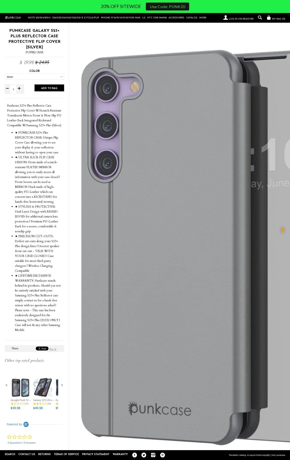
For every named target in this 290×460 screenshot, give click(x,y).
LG (143, 18)
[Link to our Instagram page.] (152, 455)
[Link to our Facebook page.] (133, 455)
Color (34, 71)
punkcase (280, 455)
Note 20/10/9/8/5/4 (39, 18)
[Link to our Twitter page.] (142, 455)
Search (10, 454)
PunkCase (34, 52)
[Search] (258, 17)
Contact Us (26, 454)
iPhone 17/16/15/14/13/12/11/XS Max (120, 18)
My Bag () (278, 19)
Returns (44, 454)
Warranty (120, 454)
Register (248, 19)
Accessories (176, 18)
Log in (233, 19)
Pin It (52, 349)
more (202, 18)
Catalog (191, 18)
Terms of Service (66, 454)
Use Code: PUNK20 (167, 6)
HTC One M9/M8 (157, 18)
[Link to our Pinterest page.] (161, 455)
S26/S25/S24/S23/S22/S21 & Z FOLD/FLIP (75, 18)
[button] (6, 385)
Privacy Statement (95, 454)
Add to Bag (49, 88)
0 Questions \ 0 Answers (22, 442)
